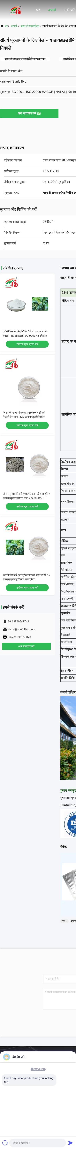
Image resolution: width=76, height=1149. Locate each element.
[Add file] (5, 1142)
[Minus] (70, 1057)
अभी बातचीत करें (27, 113)
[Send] (70, 1142)
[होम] (15, 9)
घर (38, 10)
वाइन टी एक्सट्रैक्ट (30, 26)
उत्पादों (52, 10)
